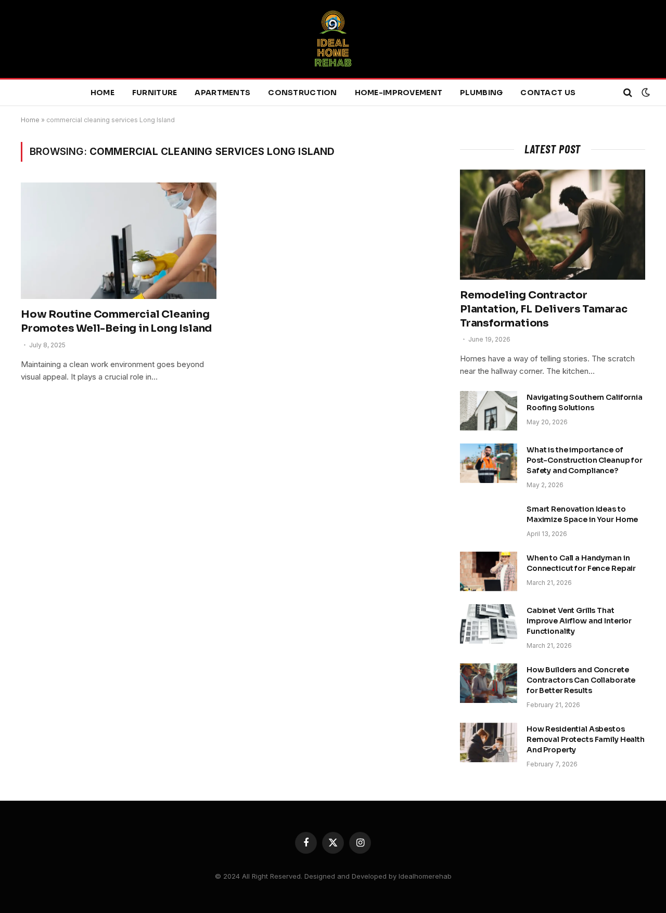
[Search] (627, 93)
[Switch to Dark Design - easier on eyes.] (644, 92)
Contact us (547, 92)
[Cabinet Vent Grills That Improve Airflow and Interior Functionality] (488, 624)
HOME (102, 92)
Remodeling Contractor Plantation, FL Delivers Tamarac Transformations (543, 309)
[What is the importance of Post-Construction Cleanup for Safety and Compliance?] (488, 463)
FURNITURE (154, 92)
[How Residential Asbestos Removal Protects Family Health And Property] (488, 742)
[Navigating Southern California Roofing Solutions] (488, 411)
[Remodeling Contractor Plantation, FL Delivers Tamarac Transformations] (552, 224)
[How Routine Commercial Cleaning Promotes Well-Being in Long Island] (118, 240)
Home (30, 120)
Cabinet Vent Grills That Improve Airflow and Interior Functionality (579, 621)
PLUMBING (481, 92)
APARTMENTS (222, 92)
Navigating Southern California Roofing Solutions (585, 402)
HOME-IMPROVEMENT (398, 92)
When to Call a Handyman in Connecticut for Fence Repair (581, 563)
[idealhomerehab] (333, 39)
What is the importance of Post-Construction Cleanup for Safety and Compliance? (585, 460)
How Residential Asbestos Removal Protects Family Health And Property (586, 739)
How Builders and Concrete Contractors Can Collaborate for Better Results (581, 680)
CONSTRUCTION (302, 92)
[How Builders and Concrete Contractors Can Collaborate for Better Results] (488, 683)
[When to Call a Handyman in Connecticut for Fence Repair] (488, 571)
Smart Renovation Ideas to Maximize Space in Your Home (582, 514)
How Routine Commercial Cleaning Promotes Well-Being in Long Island (116, 321)
